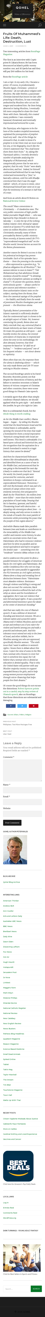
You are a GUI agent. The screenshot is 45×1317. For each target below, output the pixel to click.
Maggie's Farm (9, 988)
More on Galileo (10, 1129)
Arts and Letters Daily (12, 916)
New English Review (12, 1023)
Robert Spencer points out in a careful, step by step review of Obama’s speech (21, 691)
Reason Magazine (11, 1044)
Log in (6, 1203)
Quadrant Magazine (11, 1039)
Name (6, 785)
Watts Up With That (12, 1100)
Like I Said (7, 732)
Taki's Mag (7, 1069)
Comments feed (10, 1213)
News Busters (9, 1029)
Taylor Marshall (9, 1075)
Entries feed (8, 1208)
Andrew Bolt (8, 906)
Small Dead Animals (11, 1054)
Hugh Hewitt (8, 962)
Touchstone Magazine (12, 1090)
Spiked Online (9, 1059)
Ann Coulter (8, 911)
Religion (28, 715)
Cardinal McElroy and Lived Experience (20, 1134)
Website (7, 808)
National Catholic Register (14, 1008)
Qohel (22, 7)
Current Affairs (13, 715)
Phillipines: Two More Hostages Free (17, 723)
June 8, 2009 (8, 46)
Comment (8, 757)
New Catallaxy (9, 1018)
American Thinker (11, 901)
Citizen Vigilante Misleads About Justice (20, 1119)
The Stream (8, 1080)
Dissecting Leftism (11, 947)
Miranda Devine (10, 1003)
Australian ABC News (12, 921)
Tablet (6, 1064)
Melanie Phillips (10, 998)
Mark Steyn (8, 993)
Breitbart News (10, 931)
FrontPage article (20, 77)
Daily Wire (7, 936)
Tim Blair (7, 1085)
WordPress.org (9, 1218)
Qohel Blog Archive (11, 882)
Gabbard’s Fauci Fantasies (14, 1124)
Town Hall (7, 1095)
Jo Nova (6, 977)
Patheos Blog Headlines (13, 1034)
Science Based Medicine (13, 1049)
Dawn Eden (8, 942)
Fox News (7, 952)
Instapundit (8, 967)
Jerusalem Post (10, 972)
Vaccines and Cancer (12, 1139)
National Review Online (14, 201)
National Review (10, 1013)
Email (6, 796)
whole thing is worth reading (16, 414)
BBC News (7, 926)
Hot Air (6, 957)
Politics (22, 715)
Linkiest (6, 983)
